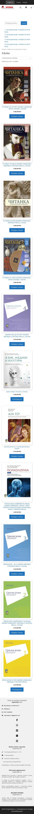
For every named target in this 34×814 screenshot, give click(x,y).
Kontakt (25, 2)
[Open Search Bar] (20, 7)
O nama (18, 2)
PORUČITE (10, 2)
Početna (4, 49)
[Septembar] (8, 7)
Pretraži (24, 23)
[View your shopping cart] (26, 7)
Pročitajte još (17, 399)
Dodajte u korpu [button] (17, 116)
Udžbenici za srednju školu (14, 49)
